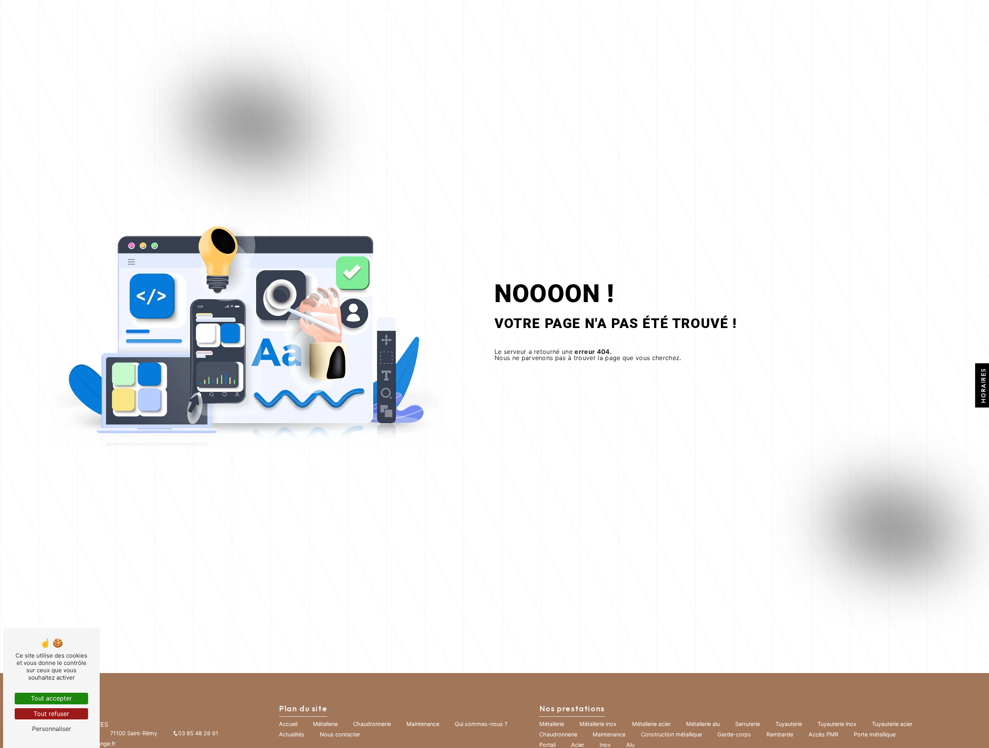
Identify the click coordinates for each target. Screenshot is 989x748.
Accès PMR (823, 734)
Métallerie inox (598, 724)
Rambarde (779, 734)
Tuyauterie (788, 724)
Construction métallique (671, 734)
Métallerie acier (651, 724)
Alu (630, 744)
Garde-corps (734, 734)
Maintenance (440, 14)
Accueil (303, 14)
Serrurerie (747, 724)
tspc (474, 14)
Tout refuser (51, 713)
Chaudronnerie (388, 14)
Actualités (621, 14)
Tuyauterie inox (836, 724)
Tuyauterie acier (892, 724)
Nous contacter (671, 14)
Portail (547, 744)
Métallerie (338, 14)
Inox (605, 744)
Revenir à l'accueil (556, 381)
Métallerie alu (703, 724)
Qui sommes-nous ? (567, 14)
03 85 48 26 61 (198, 733)
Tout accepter (51, 698)
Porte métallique (875, 734)
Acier (577, 744)
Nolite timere (509, 14)
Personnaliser (51, 729)
